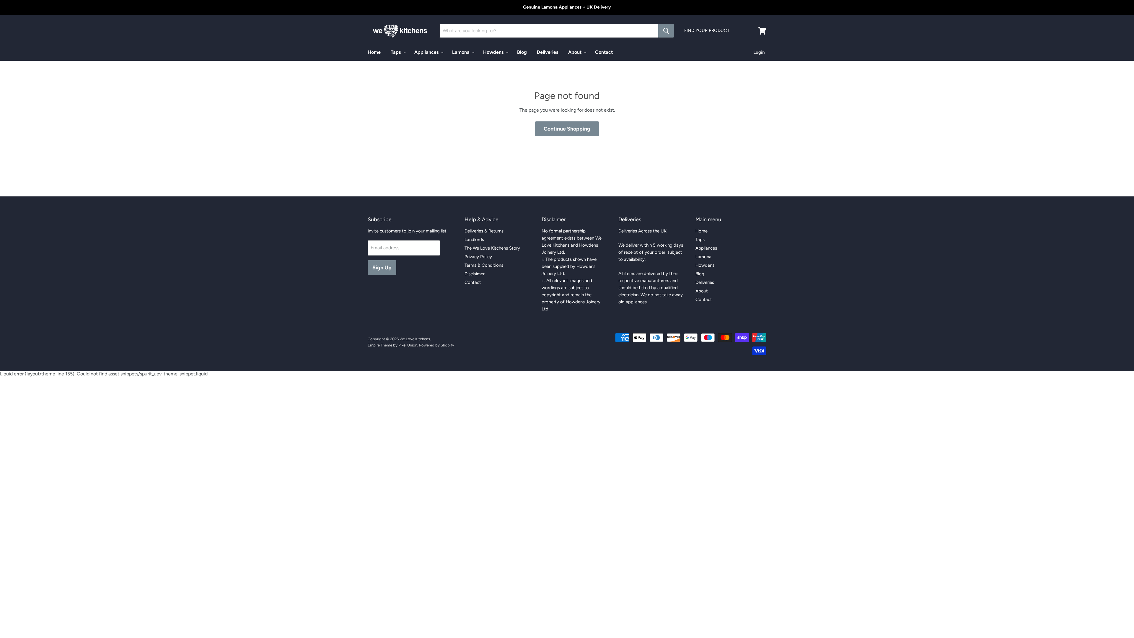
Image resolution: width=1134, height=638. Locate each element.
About (575, 52)
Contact (604, 52)
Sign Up (382, 267)
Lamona (461, 52)
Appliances (427, 52)
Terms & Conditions (484, 265)
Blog (522, 52)
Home (374, 52)
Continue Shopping (567, 129)
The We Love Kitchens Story (492, 248)
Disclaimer (475, 273)
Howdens (494, 52)
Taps (396, 52)
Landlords (474, 239)
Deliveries (547, 52)
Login (759, 52)
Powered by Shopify (436, 345)
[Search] (666, 31)
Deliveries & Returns (484, 231)
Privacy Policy (478, 256)
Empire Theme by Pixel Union (392, 345)
